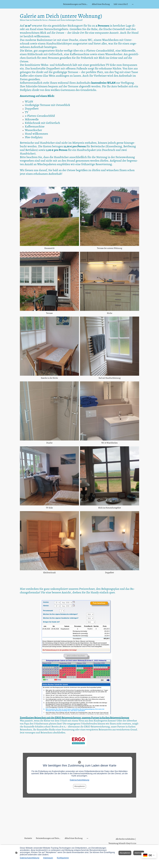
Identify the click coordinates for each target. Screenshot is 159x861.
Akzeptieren (79, 786)
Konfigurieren (63, 858)
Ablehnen (138, 853)
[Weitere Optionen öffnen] (132, 4)
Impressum (48, 858)
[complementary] (149, 855)
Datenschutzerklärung (79, 780)
